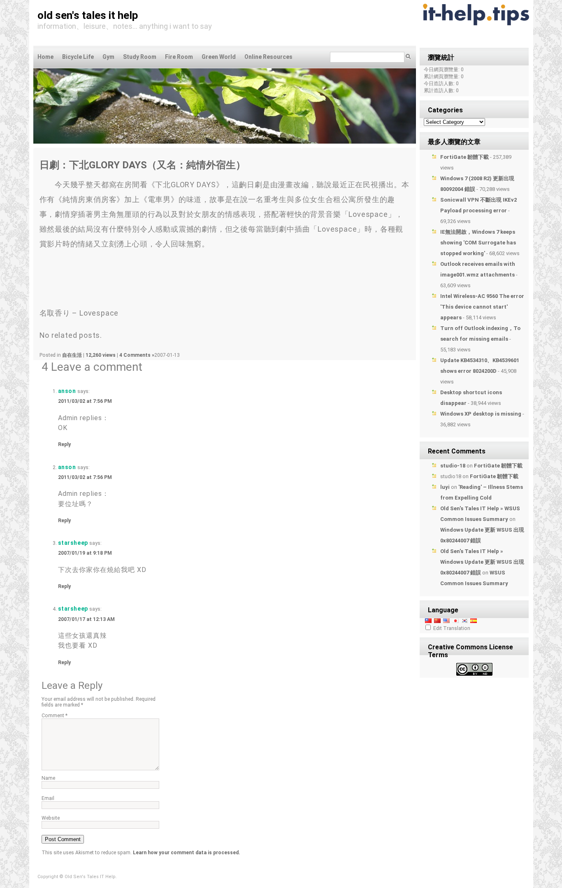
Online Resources (268, 56)
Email (48, 798)
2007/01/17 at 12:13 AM (86, 619)
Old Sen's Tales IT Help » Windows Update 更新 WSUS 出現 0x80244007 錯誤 (482, 562)
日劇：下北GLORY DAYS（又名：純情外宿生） (142, 165)
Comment (54, 715)
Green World (219, 56)
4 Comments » (136, 355)
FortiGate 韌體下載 (464, 157)
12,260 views (101, 355)
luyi (445, 487)
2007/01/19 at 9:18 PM (85, 553)
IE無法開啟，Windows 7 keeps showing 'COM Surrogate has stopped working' (478, 242)
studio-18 (452, 466)
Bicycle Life (78, 56)
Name (48, 778)
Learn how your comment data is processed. (186, 852)
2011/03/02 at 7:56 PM (85, 401)
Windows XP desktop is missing (480, 414)
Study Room (139, 56)
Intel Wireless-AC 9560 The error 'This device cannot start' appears (482, 307)
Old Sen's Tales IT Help (87, 15)
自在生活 (72, 355)
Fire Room (179, 56)
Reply (64, 444)
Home (45, 56)
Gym (108, 56)
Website (51, 818)
